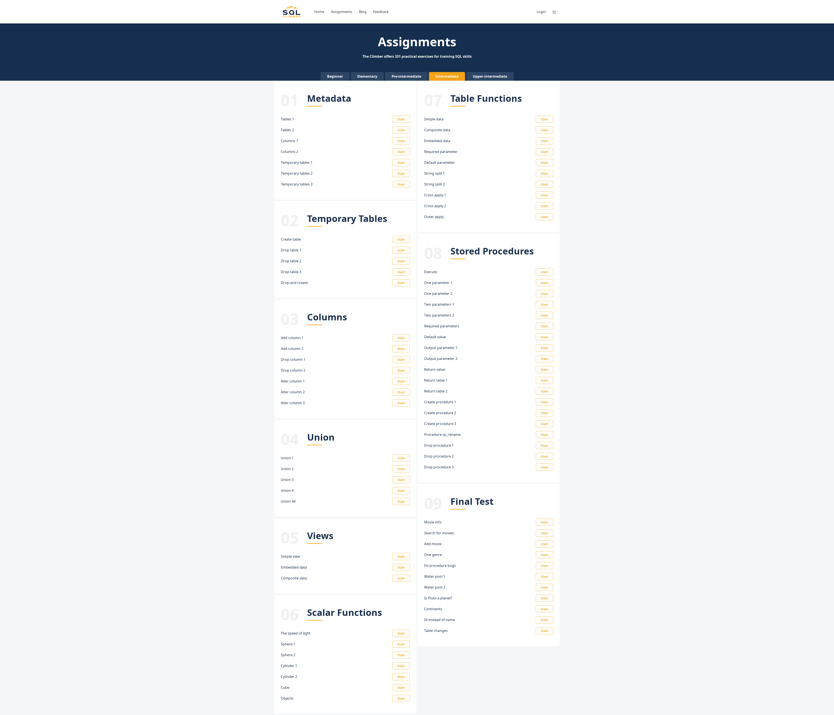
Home (319, 11)
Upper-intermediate (490, 76)
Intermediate (446, 76)
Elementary (367, 76)
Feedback (381, 11)
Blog (362, 11)
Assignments (341, 11)
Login (541, 11)
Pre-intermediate (406, 76)
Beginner (335, 76)
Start (401, 119)
